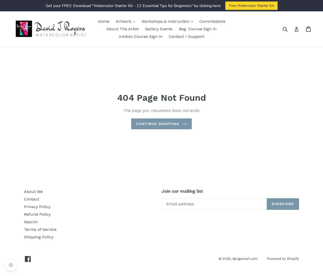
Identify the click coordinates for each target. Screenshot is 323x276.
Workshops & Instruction (169, 21)
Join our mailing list (182, 191)
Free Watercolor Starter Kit (251, 5)
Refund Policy (37, 214)
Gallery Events (159, 29)
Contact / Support (186, 36)
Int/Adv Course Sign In (141, 36)
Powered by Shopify (283, 259)
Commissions (212, 21)
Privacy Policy (37, 206)
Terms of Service (40, 229)
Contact (31, 199)
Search (31, 221)
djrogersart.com (245, 259)
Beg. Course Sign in (198, 29)
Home (104, 21)
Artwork (127, 21)
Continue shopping (157, 124)
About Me (33, 191)
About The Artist (122, 29)
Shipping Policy (38, 237)
